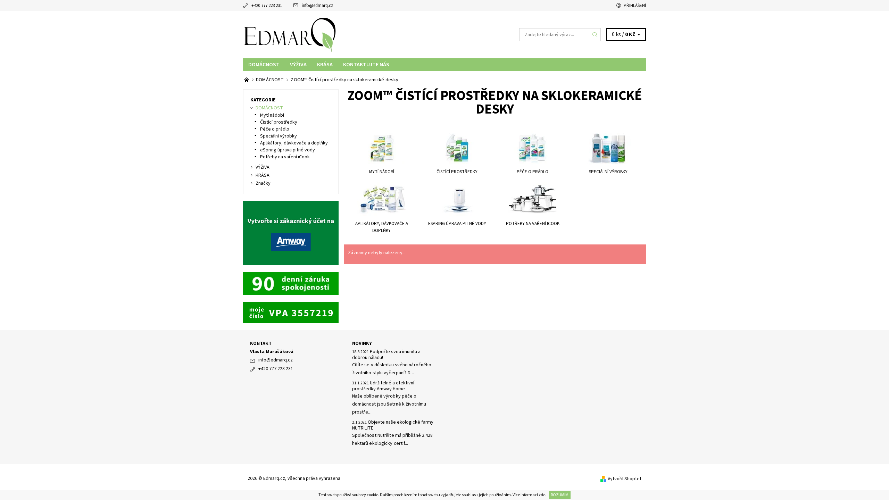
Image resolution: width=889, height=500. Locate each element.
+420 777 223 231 (266, 5)
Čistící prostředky (278, 122)
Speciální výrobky (278, 136)
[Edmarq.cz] (290, 34)
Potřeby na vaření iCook (285, 156)
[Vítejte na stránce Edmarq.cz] (247, 79)
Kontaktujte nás (366, 64)
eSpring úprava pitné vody (287, 150)
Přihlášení (635, 5)
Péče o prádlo (274, 129)
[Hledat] (595, 34)
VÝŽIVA (298, 64)
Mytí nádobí (272, 115)
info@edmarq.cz (317, 5)
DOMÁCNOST (264, 64)
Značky (263, 183)
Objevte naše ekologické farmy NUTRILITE (392, 425)
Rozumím (559, 495)
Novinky (362, 343)
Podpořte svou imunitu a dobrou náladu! (386, 354)
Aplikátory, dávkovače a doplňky (294, 143)
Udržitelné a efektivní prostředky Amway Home (383, 386)
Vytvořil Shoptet (624, 478)
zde (542, 495)
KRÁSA (325, 64)
